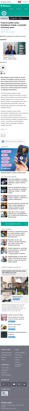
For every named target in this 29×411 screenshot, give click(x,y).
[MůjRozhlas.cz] (3, 40)
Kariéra (17, 360)
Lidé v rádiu (18, 357)
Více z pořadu (6, 229)
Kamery (26, 8)
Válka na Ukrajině (6, 352)
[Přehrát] (3, 68)
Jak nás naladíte (20, 352)
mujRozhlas (4, 147)
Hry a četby (5, 151)
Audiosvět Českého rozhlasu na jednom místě (13, 172)
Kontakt (17, 362)
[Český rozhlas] (6, 2)
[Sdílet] (4, 73)
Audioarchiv (18, 8)
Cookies (3, 405)
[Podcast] (1, 73)
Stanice (3, 357)
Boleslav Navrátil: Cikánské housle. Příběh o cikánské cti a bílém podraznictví (18, 197)
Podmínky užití (20, 405)
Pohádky (4, 158)
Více (21, 18)
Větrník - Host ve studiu (8, 32)
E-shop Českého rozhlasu (11, 267)
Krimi (3, 155)
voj (6, 129)
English (3, 406)
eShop (3, 360)
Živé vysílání (5, 165)
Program (11, 8)
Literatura (4, 18)
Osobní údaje (11, 405)
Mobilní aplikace (6, 375)
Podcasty (4, 372)
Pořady (4, 162)
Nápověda (18, 355)
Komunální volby (6, 355)
